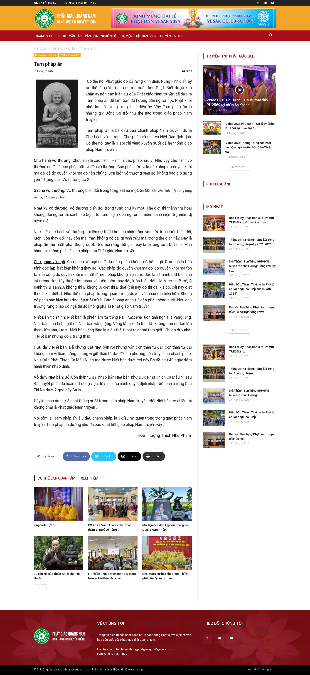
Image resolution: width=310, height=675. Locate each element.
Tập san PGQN (146, 36)
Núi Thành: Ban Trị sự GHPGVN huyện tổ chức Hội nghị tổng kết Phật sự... (252, 266)
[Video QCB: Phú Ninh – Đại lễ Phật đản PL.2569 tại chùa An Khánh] (239, 90)
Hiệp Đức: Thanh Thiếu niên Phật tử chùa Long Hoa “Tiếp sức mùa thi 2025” (251, 288)
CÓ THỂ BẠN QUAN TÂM (56, 478)
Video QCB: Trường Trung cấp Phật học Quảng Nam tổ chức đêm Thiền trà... (248, 147)
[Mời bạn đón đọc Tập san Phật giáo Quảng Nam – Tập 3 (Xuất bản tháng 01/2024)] (167, 504)
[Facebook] (257, 3)
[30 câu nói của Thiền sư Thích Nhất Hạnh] (58, 553)
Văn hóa (91, 36)
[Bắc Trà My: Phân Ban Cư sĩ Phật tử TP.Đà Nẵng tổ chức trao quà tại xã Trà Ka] (214, 223)
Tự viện (127, 36)
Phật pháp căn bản (69, 55)
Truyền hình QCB (172, 36)
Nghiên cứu (109, 36)
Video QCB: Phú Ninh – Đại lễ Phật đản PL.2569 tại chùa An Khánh (237, 102)
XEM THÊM (89, 478)
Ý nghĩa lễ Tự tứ (43, 525)
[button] (270, 36)
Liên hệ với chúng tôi (260, 669)
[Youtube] (272, 3)
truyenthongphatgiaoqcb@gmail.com (146, 649)
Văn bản (75, 36)
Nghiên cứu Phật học (64, 48)
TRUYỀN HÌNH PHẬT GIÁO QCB (230, 56)
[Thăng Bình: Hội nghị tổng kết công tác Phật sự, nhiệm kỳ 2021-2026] (214, 245)
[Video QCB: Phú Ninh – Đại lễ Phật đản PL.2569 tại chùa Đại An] (212, 128)
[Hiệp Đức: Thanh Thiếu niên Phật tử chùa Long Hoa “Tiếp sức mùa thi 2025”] (214, 290)
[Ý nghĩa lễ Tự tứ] (58, 504)
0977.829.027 (118, 654)
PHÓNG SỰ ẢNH (218, 184)
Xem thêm (237, 167)
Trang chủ (43, 36)
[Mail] (265, 3)
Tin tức (60, 36)
